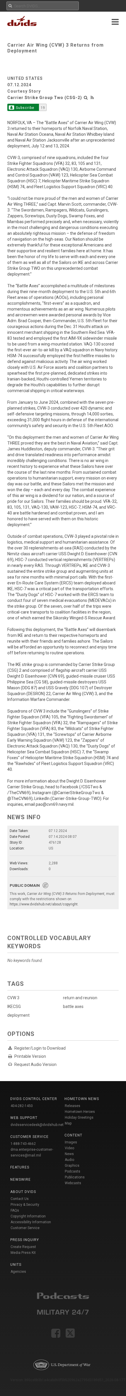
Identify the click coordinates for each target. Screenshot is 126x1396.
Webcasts (73, 1183)
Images (71, 1142)
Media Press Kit (23, 1253)
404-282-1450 (22, 1106)
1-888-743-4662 (23, 1144)
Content (73, 1135)
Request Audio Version (35, 1064)
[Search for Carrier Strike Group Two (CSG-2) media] (85, 97)
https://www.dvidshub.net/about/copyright (44, 904)
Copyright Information (28, 1216)
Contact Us (20, 1199)
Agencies (18, 1272)
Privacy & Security (25, 1205)
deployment (18, 1015)
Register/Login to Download (40, 1048)
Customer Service (25, 1228)
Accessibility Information (31, 1222)
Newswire (20, 1180)
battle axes (73, 1006)
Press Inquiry (24, 1240)
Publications (75, 1177)
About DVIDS (23, 1192)
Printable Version (30, 1056)
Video (69, 1148)
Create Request (23, 1247)
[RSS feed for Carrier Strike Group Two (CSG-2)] (92, 97)
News (69, 1154)
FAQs (15, 1210)
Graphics (72, 1166)
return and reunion (80, 997)
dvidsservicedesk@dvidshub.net (37, 1125)
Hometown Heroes (80, 1112)
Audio (69, 1160)
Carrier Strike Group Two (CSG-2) (44, 97)
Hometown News (81, 1099)
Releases (72, 1106)
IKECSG (14, 1006)
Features (19, 1167)
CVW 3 (13, 997)
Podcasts (72, 1171)
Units (15, 1265)
